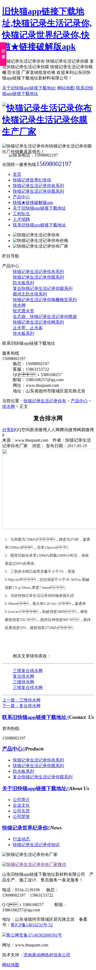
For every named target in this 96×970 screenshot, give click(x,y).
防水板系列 (23, 283)
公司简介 (21, 799)
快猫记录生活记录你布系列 (38, 185)
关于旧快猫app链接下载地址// (35, 788)
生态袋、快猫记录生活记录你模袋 (45, 316)
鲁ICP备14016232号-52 (32, 925)
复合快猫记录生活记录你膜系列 (43, 288)
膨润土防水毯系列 (30, 294)
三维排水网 (23, 682)
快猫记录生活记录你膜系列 (38, 191)
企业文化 (21, 805)
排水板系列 (23, 333)
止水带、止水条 (28, 327)
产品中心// (13, 749)
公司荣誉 (21, 816)
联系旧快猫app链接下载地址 (39, 225)
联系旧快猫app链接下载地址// (35, 717)
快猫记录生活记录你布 (44, 401)
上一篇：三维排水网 (21, 700)
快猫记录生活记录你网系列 (38, 322)
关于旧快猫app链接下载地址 (28, 88)
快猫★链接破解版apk (33, 202)
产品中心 (21, 197)
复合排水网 (23, 676)
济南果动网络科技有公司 (46, 955)
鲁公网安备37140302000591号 (34, 935)
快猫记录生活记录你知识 (36, 844)
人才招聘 (21, 219)
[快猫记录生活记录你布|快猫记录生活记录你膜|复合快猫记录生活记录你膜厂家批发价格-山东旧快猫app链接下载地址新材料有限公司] (48, 131)
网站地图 (65, 88)
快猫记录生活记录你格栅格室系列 (45, 299)
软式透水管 (23, 311)
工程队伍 (21, 213)
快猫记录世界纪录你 (32, 180)
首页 (17, 174)
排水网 (19, 305)
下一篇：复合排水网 (21, 705)
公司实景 (21, 811)
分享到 (8, 429)
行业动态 (21, 839)
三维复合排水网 (28, 670)
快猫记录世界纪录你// (26, 828)
